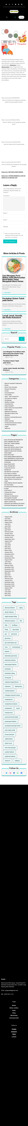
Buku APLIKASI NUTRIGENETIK (13, 440)
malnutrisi (8, 686)
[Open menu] (7, 17)
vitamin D (7, 760)
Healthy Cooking (9, 402)
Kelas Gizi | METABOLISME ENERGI (12, 172)
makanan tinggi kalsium (12, 682)
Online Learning (9, 421)
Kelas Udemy (8, 409)
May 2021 (8, 573)
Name (5, 213)
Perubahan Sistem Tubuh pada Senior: (11, 361)
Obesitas (7, 419)
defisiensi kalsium (10, 621)
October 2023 (9, 537)
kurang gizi (8, 677)
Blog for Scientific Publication (13, 383)
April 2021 (8, 575)
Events (7, 391)
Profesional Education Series (13, 423)
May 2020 (8, 593)
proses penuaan (9, 734)
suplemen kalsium (10, 756)
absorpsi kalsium (10, 607)
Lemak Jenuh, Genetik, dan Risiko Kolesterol (13, 369)
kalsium (7, 651)
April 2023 (8, 548)
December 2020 (9, 582)
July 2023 (7, 543)
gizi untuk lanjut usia (11, 642)
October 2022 (9, 556)
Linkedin (14, 1036)
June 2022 (8, 561)
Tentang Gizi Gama (9, 492)
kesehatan (8, 669)
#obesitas (13, 65)
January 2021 (9, 580)
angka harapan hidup (11, 616)
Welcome (7, 428)
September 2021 (10, 571)
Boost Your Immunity (11, 387)
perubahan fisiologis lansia (12, 726)
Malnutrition (18, 686)
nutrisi (18, 708)
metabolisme (9, 699)
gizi (6, 634)
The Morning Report (10, 424)
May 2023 (8, 547)
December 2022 (9, 554)
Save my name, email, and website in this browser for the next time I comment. (14, 235)
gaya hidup (16, 629)
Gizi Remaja (8, 400)
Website (5, 226)
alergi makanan (9, 612)
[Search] (21, 339)
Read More (8, 293)
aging (21, 607)
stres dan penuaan (10, 747)
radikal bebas (9, 739)
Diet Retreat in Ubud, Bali (11, 471)
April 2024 (8, 530)
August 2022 (8, 560)
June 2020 (8, 591)
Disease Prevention (10, 389)
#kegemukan (5, 67)
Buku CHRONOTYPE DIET (11, 441)
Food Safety (8, 394)
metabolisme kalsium (11, 704)
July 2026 (7, 518)
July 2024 (7, 524)
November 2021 (9, 569)
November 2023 (9, 535)
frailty (6, 629)
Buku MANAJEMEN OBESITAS (13, 456)
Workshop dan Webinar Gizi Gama (14, 503)
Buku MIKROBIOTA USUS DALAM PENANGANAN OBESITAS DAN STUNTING (14, 460)
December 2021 (9, 567)
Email (5, 220)
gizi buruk (14, 634)
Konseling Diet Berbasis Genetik (13, 486)
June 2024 (8, 526)
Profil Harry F (8, 490)
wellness (17, 760)
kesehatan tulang (10, 673)
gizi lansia (7, 638)
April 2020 (8, 595)
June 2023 (8, 545)
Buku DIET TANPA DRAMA (12, 443)
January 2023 (9, 552)
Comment (6, 195)
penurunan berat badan (11, 717)
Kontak (6, 488)
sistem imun (8, 743)
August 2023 (8, 541)
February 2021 (9, 578)
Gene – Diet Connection (12, 396)
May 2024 (8, 528)
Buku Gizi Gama (9, 445)
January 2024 (9, 533)
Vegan (6, 426)
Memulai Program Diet (11, 413)
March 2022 (8, 563)
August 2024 (8, 522)
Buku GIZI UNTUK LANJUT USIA (13, 447)
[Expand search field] (15, 17)
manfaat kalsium (10, 691)
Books (6, 385)
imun (6, 647)
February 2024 (9, 532)
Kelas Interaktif (9, 406)
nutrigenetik (8, 708)
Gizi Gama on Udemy (11, 398)
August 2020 (8, 588)
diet (21, 621)
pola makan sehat (10, 730)
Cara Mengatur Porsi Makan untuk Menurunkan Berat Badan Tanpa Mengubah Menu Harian (14, 353)
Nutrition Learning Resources (13, 417)
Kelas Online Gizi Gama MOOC (13, 408)
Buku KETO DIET (9, 455)
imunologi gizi (16, 647)
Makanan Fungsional (11, 411)
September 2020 (10, 586)
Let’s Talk (21, 17)
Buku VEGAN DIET (9, 466)
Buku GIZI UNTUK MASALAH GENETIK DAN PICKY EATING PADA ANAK (13, 451)
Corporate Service (9, 468)
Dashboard (7, 470)
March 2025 (8, 520)
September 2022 (10, 558)
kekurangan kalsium (10, 664)
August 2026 (8, 517)
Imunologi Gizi (9, 404)
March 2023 (8, 550)
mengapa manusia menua (12, 695)
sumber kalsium (9, 752)
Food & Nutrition (9, 393)
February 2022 (9, 565)
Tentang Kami (8, 494)
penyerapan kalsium (10, 721)
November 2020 (9, 584)
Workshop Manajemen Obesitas (13, 505)
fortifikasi (14, 625)
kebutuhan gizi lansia (11, 656)
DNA (6, 625)
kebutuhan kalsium (10, 660)
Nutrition (7, 415)
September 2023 (10, 539)
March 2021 (8, 576)
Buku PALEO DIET (9, 464)
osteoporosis (9, 712)
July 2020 (7, 590)
